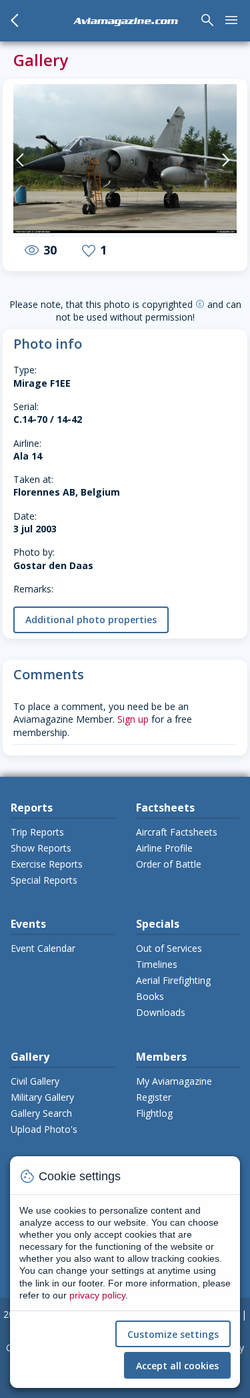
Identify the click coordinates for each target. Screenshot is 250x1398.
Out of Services (169, 948)
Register (153, 1097)
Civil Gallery (35, 1081)
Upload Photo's (44, 1129)
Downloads (160, 1012)
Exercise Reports (47, 864)
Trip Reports (37, 832)
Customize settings (173, 1334)
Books (150, 996)
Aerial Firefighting (173, 980)
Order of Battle (168, 864)
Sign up (133, 719)
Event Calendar (43, 948)
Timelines (156, 964)
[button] (24, 160)
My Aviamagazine (174, 1081)
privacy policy (97, 1295)
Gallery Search (41, 1113)
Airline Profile (164, 848)
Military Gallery (42, 1097)
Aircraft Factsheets (176, 832)
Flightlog (154, 1113)
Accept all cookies (177, 1365)
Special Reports (44, 880)
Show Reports (41, 848)
